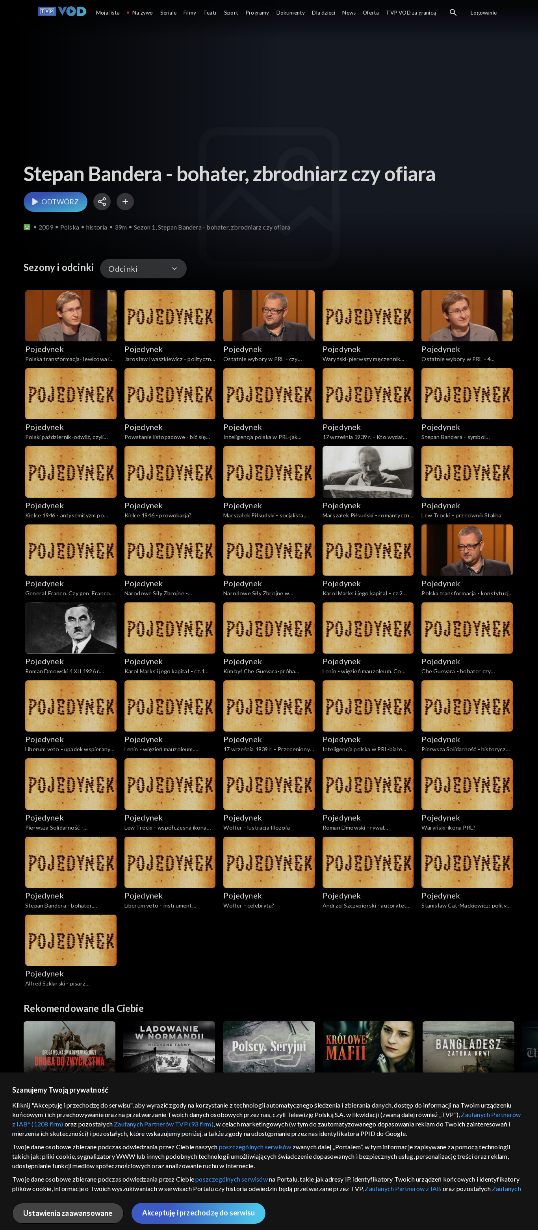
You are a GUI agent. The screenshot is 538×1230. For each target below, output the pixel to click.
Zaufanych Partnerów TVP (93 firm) (163, 1124)
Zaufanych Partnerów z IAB (403, 1188)
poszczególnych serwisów (255, 1146)
